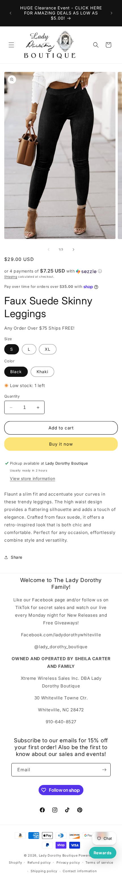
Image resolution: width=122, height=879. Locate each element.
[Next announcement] (111, 13)
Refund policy (39, 863)
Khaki (42, 371)
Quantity (12, 396)
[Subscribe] (104, 769)
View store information (32, 478)
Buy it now (61, 444)
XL (48, 349)
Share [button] (16, 557)
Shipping (10, 276)
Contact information (80, 871)
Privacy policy (68, 863)
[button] (11, 45)
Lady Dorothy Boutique (58, 855)
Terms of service (99, 863)
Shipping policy (44, 871)
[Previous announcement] (10, 13)
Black (16, 371)
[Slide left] (48, 249)
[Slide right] (73, 249)
